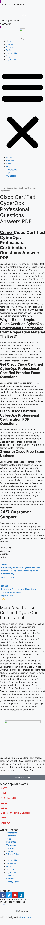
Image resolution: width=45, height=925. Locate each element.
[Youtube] (15, 895)
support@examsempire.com (13, 899)
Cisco (9, 188)
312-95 (4, 808)
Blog (8, 56)
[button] (22, 110)
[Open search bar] (22, 38)
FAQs (8, 50)
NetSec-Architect (8, 798)
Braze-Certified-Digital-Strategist (15, 813)
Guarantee (11, 842)
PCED (4, 793)
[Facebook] (3, 895)
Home (9, 41)
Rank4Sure (25, 917)
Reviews (10, 47)
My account (11, 59)
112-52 (4, 803)
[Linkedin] (21, 895)
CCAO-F (5, 788)
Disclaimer (11, 836)
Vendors (10, 44)
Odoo (3, 818)
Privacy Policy (12, 854)
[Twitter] (9, 895)
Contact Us (11, 53)
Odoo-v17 (5, 823)
